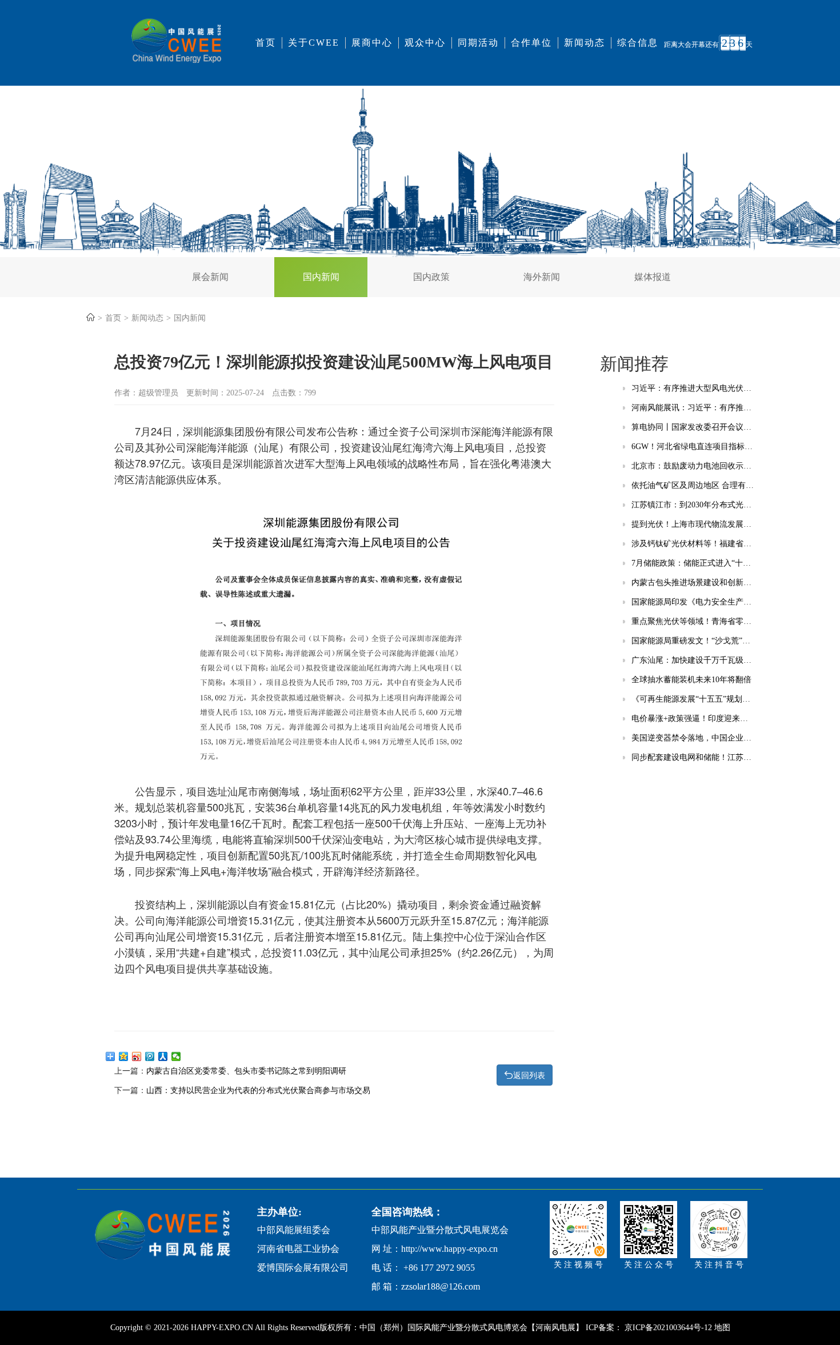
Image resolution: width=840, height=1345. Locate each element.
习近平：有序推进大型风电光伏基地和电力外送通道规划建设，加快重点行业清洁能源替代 (692, 388)
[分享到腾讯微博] (150, 1056)
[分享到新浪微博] (137, 1056)
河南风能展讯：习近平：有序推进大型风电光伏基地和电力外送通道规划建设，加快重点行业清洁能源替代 (692, 407)
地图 (722, 1327)
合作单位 (531, 42)
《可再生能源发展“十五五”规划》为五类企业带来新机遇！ (692, 699)
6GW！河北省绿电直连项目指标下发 (692, 446)
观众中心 (425, 42)
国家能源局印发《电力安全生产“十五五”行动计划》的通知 (692, 602)
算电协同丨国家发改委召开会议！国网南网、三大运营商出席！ (692, 427)
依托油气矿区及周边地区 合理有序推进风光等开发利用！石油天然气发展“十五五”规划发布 (692, 485)
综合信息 (637, 42)
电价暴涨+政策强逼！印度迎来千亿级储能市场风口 (692, 718)
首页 (265, 42)
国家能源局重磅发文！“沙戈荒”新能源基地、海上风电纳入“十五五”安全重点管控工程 (692, 641)
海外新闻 (541, 277)
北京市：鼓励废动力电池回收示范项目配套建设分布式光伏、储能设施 (692, 466)
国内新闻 (321, 277)
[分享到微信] (176, 1056)
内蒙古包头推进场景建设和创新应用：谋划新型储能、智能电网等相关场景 (692, 582)
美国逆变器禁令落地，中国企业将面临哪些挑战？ (692, 738)
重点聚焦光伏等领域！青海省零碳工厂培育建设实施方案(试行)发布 (692, 621)
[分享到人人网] (163, 1056)
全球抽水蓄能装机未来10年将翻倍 (691, 679)
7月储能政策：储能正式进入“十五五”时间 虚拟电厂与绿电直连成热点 (692, 563)
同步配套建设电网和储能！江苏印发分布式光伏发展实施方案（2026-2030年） (692, 757)
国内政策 (431, 277)
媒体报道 (652, 277)
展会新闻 (210, 277)
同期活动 (478, 42)
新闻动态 (584, 42)
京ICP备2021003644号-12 (669, 1327)
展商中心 (372, 42)
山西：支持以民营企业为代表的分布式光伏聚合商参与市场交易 (258, 1090)
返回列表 (529, 1075)
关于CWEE (313, 42)
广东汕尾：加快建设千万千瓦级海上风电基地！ (692, 660)
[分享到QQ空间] (124, 1056)
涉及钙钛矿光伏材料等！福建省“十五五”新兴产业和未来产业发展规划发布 (692, 543)
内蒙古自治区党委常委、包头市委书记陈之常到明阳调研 (246, 1071)
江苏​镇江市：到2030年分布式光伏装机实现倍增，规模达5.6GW (692, 505)
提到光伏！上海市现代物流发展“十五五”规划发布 (692, 524)
